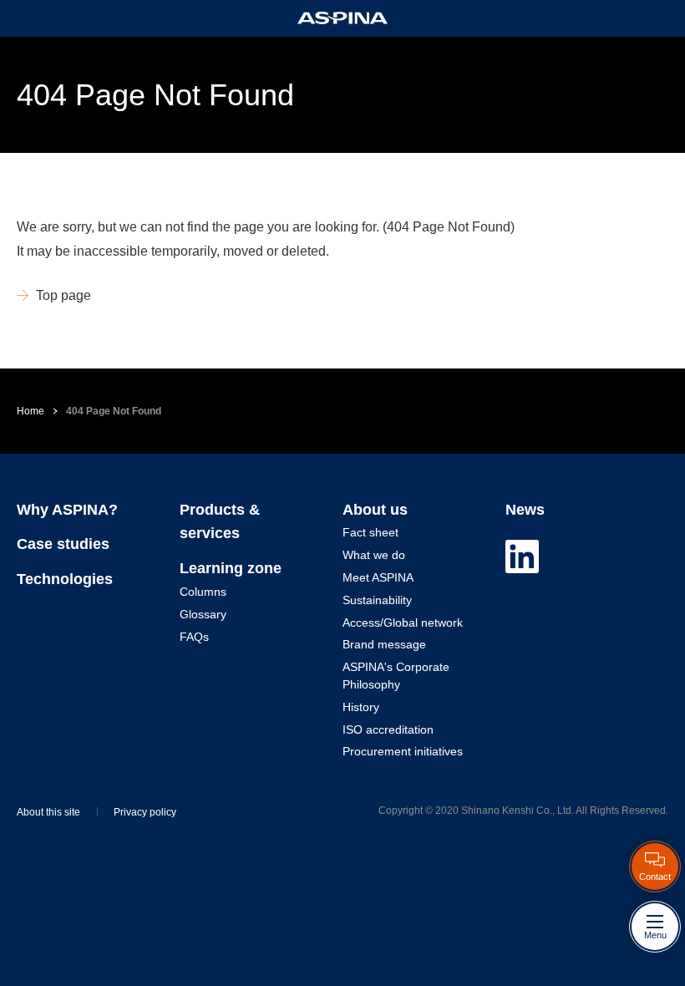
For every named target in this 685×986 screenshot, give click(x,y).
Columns (203, 591)
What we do (373, 555)
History (360, 707)
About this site (48, 812)
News (525, 509)
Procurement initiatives (402, 751)
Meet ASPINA (378, 577)
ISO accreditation (388, 729)
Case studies (63, 544)
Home (30, 411)
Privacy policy (145, 812)
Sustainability (377, 600)
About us (375, 509)
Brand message (384, 644)
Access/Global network (402, 622)
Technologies (65, 579)
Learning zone (231, 568)
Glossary (203, 614)
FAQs (194, 636)
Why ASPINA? (67, 509)
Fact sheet (370, 532)
